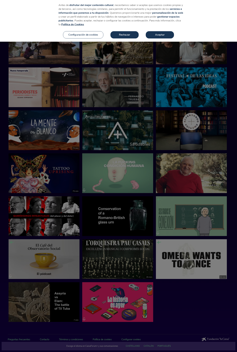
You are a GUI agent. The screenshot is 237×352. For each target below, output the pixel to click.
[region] (118, 21)
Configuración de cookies (83, 35)
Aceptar (160, 35)
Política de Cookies (72, 24)
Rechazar (124, 35)
